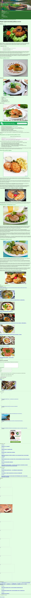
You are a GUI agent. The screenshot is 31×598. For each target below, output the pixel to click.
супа (26, 583)
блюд (0, 582)
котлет (1, 285)
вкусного (7, 582)
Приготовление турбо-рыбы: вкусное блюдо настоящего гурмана (11, 334)
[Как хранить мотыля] (6, 512)
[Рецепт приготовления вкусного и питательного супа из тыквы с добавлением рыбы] (7, 321)
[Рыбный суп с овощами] (5, 555)
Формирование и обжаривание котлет (8, 49)
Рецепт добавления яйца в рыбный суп (6, 311)
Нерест (3, 14)
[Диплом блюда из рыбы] (5, 563)
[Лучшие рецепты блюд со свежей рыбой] (6, 495)
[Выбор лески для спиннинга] (5, 486)
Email (1, 370)
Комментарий (2, 367)
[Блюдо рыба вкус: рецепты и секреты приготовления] (6, 529)
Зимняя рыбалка (4, 11)
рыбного (8, 583)
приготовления (4, 285)
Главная (1, 19)
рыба (4, 583)
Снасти (4, 13)
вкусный (11, 582)
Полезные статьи (4, 16)
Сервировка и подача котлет (6, 50)
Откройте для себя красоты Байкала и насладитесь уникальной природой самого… (12, 420)
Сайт (0, 371)
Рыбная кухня (4, 19)
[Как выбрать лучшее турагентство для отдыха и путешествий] (6, 405)
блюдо (6, 582)
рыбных (9, 285)
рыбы (19, 583)
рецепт (7, 285)
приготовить (20, 582)
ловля (12, 582)
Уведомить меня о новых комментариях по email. (7, 374)
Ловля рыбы (3, 12)
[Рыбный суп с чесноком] (7, 572)
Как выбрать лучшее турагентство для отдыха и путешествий (9, 406)
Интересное (3, 15)
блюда (3, 582)
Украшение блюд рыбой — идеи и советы (7, 357)
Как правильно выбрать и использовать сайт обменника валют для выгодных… (12, 413)
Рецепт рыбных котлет (6, 47)
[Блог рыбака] (4, 7)
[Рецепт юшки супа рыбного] (7, 344)
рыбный (14, 583)
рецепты (1, 583)
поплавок (18, 582)
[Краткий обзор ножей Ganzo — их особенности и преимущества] (6, 398)
